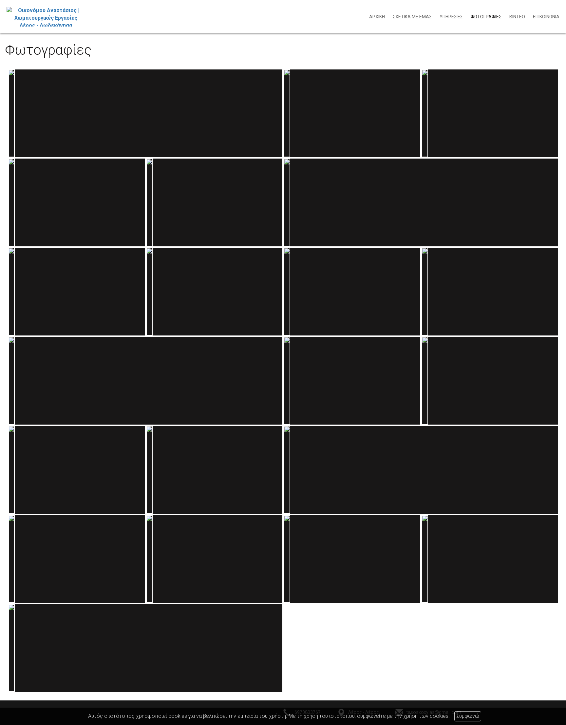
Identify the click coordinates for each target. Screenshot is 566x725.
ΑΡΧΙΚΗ (377, 16)
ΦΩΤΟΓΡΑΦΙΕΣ (486, 16)
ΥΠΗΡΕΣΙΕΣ (451, 16)
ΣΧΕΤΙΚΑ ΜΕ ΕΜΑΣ (412, 16)
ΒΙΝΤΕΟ (517, 16)
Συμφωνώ (467, 716)
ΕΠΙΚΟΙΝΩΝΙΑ (546, 16)
